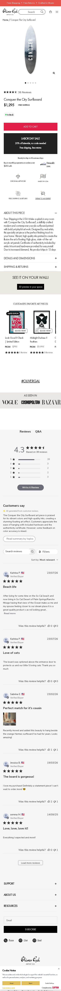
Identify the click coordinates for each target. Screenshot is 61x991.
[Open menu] (56, 11)
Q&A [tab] (38, 431)
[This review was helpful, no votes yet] (49, 626)
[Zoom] (53, 73)
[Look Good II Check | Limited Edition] (17, 322)
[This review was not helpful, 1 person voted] (54, 750)
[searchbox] (16, 551)
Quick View (20, 330)
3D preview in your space (30, 286)
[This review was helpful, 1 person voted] (49, 750)
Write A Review (30, 487)
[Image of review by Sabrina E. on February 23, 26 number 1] (9, 719)
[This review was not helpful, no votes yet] (54, 626)
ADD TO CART (30, 126)
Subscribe (30, 929)
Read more (9, 613)
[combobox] (32, 11)
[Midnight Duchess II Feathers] (41, 322)
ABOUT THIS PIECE (14, 213)
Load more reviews (30, 862)
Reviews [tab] (25, 431)
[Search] (42, 11)
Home (5, 19)
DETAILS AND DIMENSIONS (19, 258)
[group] (30, 49)
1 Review (23, 352)
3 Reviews (48, 352)
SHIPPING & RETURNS (16, 267)
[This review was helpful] (49, 801)
